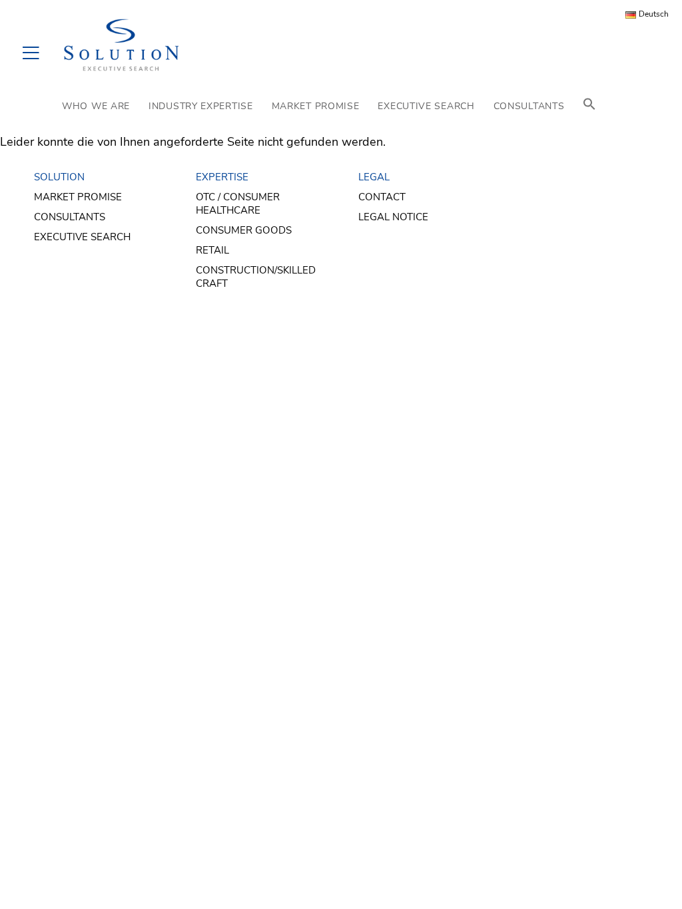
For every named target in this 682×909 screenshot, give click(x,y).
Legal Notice (393, 217)
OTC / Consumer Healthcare (238, 203)
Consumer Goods (244, 230)
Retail (212, 250)
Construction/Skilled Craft (256, 277)
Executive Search (82, 237)
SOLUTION (59, 177)
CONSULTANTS (529, 106)
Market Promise (78, 197)
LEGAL (374, 177)
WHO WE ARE (96, 106)
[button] (589, 106)
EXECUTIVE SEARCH (426, 106)
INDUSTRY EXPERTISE (201, 106)
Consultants (69, 217)
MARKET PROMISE (316, 106)
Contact (382, 197)
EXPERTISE (222, 177)
